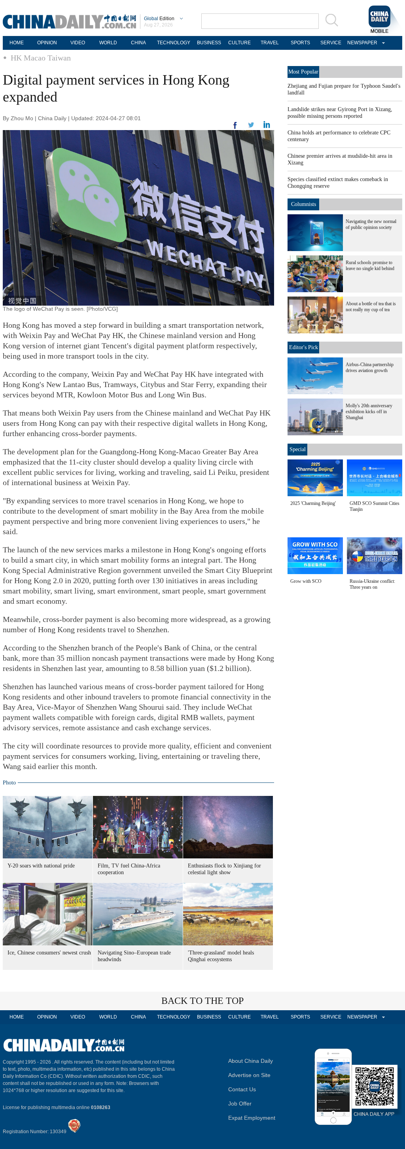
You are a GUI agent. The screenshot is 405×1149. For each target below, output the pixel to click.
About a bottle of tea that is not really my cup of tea (371, 306)
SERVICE (330, 42)
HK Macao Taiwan (41, 57)
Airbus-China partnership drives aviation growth (370, 367)
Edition (159, 18)
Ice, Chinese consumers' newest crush (49, 953)
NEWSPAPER (361, 42)
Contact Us (242, 1089)
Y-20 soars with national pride (41, 866)
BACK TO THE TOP (202, 1001)
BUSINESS (209, 42)
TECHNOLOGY (173, 42)
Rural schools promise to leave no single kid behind (370, 265)
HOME (16, 42)
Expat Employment (251, 1118)
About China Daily (250, 1061)
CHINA (138, 42)
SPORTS (300, 42)
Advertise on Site (249, 1075)
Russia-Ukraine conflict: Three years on (372, 584)
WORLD (108, 42)
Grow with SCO (306, 581)
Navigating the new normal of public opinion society (371, 224)
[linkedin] (251, 127)
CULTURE (239, 42)
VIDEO (77, 42)
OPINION (47, 42)
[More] (235, 128)
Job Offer (240, 1103)
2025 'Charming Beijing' (313, 503)
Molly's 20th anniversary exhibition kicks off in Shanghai (369, 411)
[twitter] (266, 126)
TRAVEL (270, 42)
